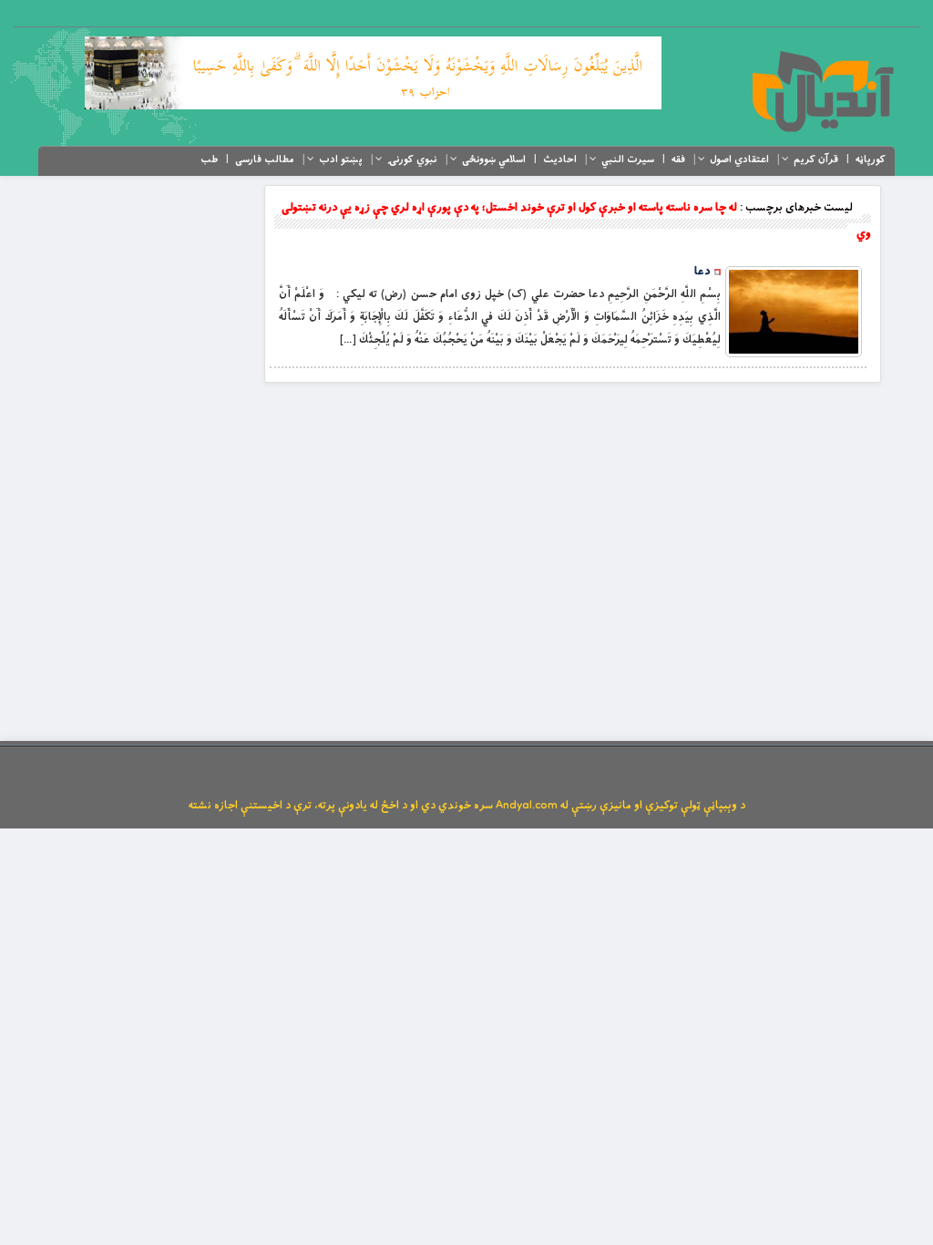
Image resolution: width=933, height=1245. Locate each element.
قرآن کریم (816, 159)
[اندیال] (822, 91)
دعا (702, 272)
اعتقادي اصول (739, 159)
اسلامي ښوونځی (494, 159)
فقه (678, 159)
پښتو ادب (341, 159)
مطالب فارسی (264, 159)
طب (209, 159)
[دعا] (793, 312)
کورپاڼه (871, 159)
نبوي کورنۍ (412, 159)
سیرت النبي (627, 159)
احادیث (560, 159)
